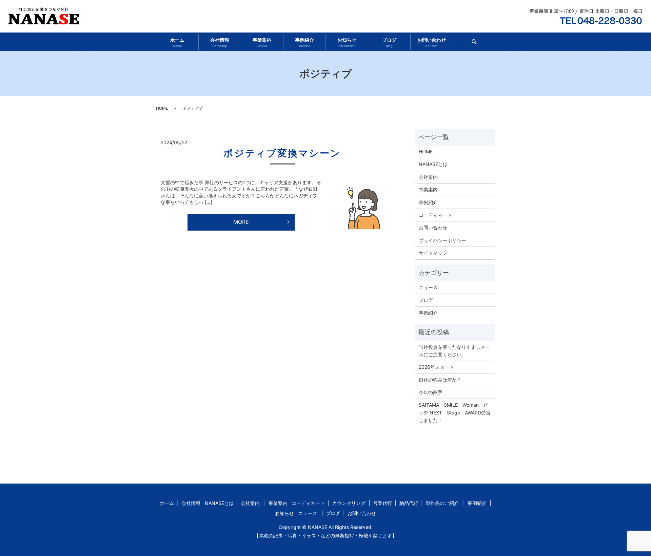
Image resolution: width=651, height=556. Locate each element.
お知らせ (346, 42)
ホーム (177, 42)
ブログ (389, 42)
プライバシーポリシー (442, 240)
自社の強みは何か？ (440, 380)
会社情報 (219, 42)
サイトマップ (433, 253)
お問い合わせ (431, 42)
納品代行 (408, 503)
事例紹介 (304, 42)
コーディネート (435, 215)
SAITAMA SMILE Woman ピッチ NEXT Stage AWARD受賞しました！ (455, 412)
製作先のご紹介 (442, 503)
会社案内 (428, 177)
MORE (241, 221)
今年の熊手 (430, 392)
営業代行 (382, 503)
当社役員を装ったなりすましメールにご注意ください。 (454, 350)
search (477, 44)
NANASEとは (433, 164)
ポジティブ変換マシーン (282, 153)
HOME (162, 108)
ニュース (428, 287)
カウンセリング (349, 503)
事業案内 (262, 42)
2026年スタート (436, 367)
